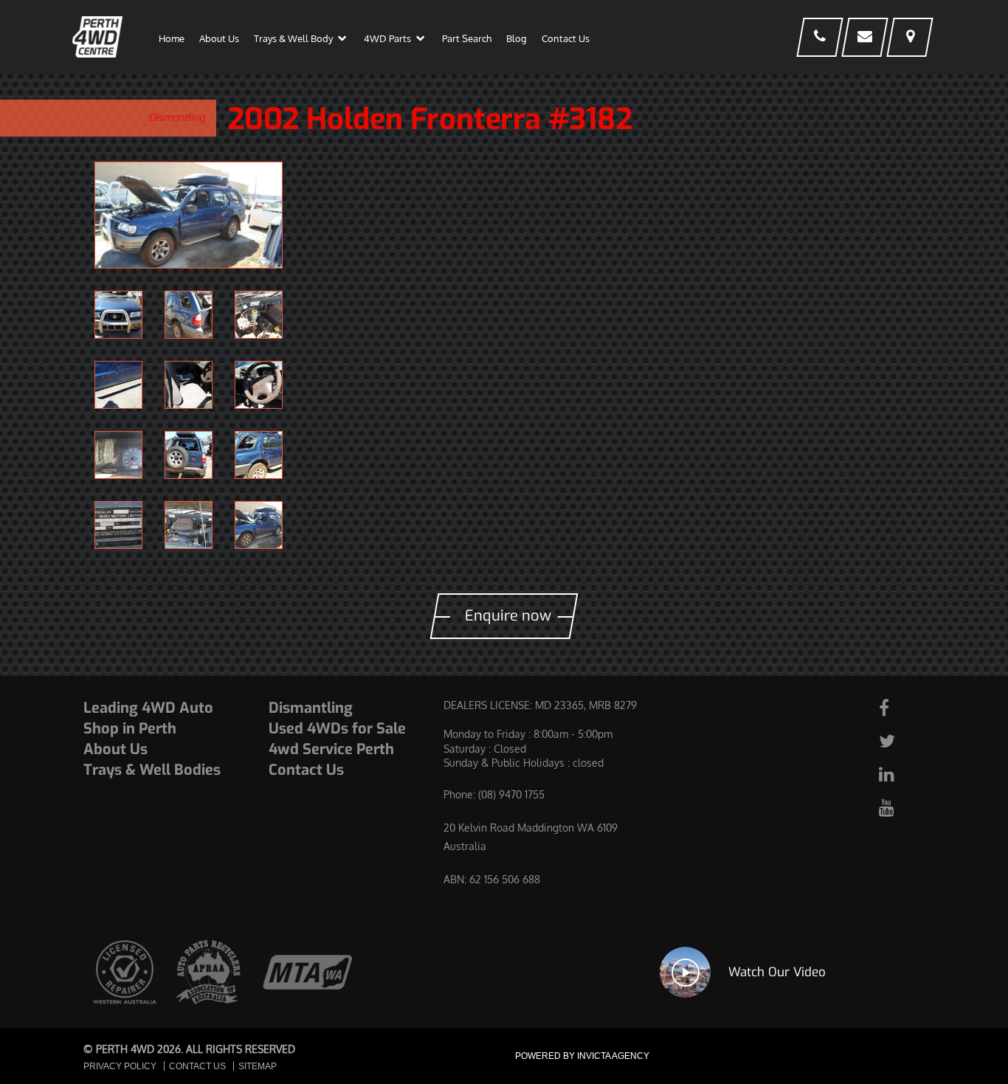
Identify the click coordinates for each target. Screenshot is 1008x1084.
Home (171, 38)
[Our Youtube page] (900, 807)
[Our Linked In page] (900, 773)
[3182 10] (259, 315)
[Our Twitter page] (900, 740)
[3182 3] (118, 525)
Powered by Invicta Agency (582, 1056)
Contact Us (566, 38)
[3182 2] (189, 525)
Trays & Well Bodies (152, 770)
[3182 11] (189, 315)
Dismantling (177, 118)
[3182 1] (188, 215)
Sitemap (257, 1066)
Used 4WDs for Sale (337, 729)
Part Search (466, 38)
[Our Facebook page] (900, 707)
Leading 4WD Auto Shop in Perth (148, 718)
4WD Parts (387, 38)
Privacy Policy (119, 1066)
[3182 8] (189, 385)
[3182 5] (189, 455)
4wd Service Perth (331, 749)
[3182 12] (118, 315)
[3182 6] (118, 455)
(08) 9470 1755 (511, 794)
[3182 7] (259, 385)
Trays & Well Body (293, 38)
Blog (516, 38)
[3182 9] (118, 385)
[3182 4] (259, 455)
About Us (219, 38)
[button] (342, 40)
